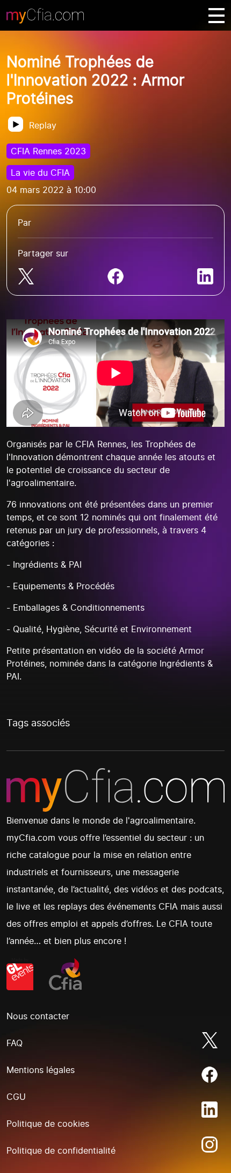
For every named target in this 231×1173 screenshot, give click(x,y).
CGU (16, 1096)
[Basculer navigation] (216, 16)
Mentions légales (40, 1069)
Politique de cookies (47, 1123)
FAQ (14, 1043)
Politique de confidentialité (61, 1150)
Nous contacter (37, 1016)
